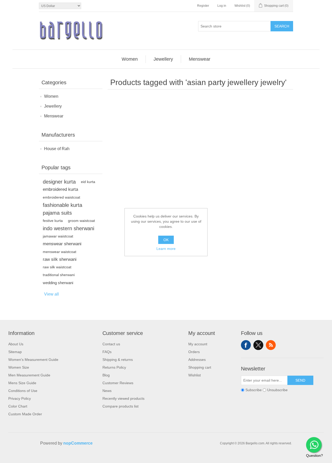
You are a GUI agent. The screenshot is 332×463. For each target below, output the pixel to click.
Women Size (18, 367)
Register (203, 6)
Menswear (53, 116)
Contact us (111, 344)
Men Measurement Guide (29, 375)
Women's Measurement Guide (33, 359)
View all (51, 294)
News (107, 391)
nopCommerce (78, 443)
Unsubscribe (277, 390)
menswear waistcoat (59, 252)
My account (197, 344)
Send (300, 380)
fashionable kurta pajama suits (62, 209)
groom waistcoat (81, 221)
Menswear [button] (199, 59)
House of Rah (57, 148)
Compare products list (120, 406)
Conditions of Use (22, 391)
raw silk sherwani (60, 259)
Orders (194, 352)
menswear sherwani (62, 243)
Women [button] (130, 59)
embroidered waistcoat (61, 197)
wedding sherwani (58, 282)
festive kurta (53, 221)
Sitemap (15, 352)
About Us (15, 344)
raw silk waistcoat (57, 267)
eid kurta (88, 182)
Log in (221, 6)
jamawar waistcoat (58, 236)
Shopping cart (199, 367)
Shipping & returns (117, 359)
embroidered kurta (60, 189)
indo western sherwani (68, 228)
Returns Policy (114, 367)
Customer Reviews (117, 383)
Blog (106, 375)
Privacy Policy (19, 398)
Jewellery (53, 106)
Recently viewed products (123, 398)
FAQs (107, 352)
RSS (271, 345)
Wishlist (194, 375)
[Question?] (314, 445)
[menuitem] (130, 59)
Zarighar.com (185, 458)
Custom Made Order (25, 414)
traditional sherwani (59, 275)
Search (281, 26)
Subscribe (253, 390)
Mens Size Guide (22, 383)
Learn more (166, 249)
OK (166, 240)
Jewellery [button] (163, 59)
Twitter (258, 345)
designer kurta (59, 182)
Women (51, 96)
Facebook (246, 345)
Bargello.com (158, 458)
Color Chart (17, 406)
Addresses (197, 359)
